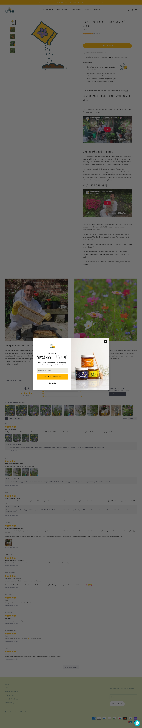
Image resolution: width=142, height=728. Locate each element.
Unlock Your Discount (52, 377)
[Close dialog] (105, 341)
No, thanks (52, 383)
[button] (137, 723)
